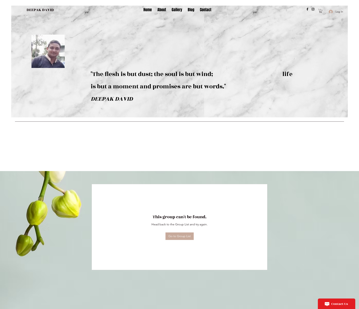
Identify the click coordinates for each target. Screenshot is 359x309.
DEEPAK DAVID (40, 10)
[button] (320, 11)
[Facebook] (307, 9)
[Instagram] (313, 9)
